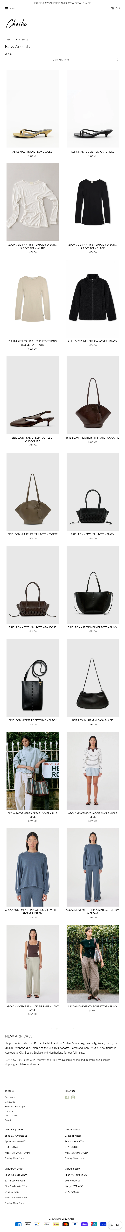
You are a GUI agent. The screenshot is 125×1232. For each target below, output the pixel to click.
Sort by (8, 53)
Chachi (72, 1218)
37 (72, 1029)
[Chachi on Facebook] (67, 1098)
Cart (117, 8)
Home (7, 39)
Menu (12, 8)
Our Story (10, 1097)
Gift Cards (10, 1101)
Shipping (9, 1111)
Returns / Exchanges (15, 1106)
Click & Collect (12, 1115)
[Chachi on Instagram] (73, 1098)
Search (8, 1120)
